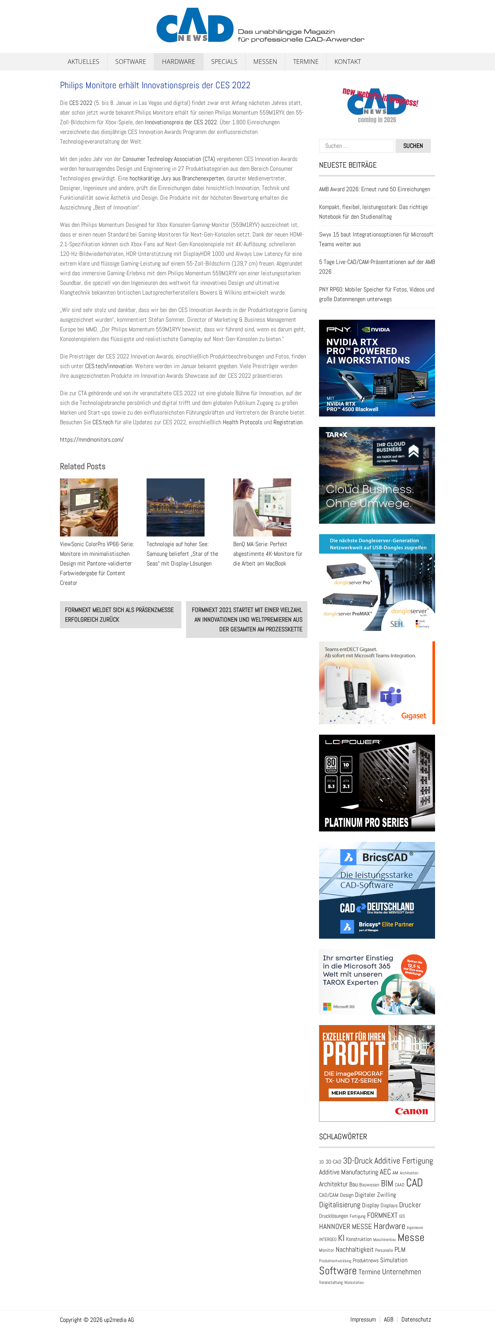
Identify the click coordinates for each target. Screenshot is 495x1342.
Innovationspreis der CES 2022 (181, 122)
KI (341, 1238)
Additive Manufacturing (348, 1172)
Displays (389, 1205)
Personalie (384, 1250)
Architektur (333, 1183)
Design (346, 1195)
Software (130, 61)
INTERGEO (327, 1239)
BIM (387, 1183)
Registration (287, 422)
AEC (385, 1172)
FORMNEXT (382, 1215)
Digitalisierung (339, 1205)
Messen (265, 61)
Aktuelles (83, 61)
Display (370, 1205)
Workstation (354, 1282)
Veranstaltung (331, 1282)
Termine (306, 61)
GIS (402, 1216)
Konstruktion (359, 1239)
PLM (400, 1249)
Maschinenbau (384, 1239)
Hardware (178, 61)
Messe (411, 1237)
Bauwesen (369, 1184)
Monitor (326, 1250)
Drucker (410, 1205)
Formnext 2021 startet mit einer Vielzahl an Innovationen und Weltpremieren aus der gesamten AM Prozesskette (247, 619)
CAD (414, 1182)
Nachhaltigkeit (355, 1249)
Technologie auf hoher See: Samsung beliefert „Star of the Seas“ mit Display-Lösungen (182, 553)
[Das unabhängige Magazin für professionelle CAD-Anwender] (77, 38)
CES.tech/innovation (108, 366)
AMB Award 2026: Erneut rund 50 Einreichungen (374, 189)
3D (321, 1162)
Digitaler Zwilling (375, 1195)
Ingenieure (415, 1227)
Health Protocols (242, 422)
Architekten (409, 1173)
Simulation (394, 1260)
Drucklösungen (333, 1215)
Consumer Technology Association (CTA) (169, 159)
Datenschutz (416, 1319)
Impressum (363, 1319)
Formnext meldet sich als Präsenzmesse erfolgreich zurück (119, 615)
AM (395, 1172)
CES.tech (102, 422)
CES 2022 (80, 103)
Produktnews (366, 1260)
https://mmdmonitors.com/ (92, 439)
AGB (388, 1319)
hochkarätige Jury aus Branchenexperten (177, 178)
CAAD (400, 1185)
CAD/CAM (328, 1195)
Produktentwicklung (335, 1260)
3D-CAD (333, 1162)
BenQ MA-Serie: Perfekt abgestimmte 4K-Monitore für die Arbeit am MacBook (267, 553)
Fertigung (357, 1216)
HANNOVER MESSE (345, 1226)
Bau (353, 1184)
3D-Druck (358, 1160)
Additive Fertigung (403, 1160)
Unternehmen (401, 1272)
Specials (224, 61)
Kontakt (348, 61)
